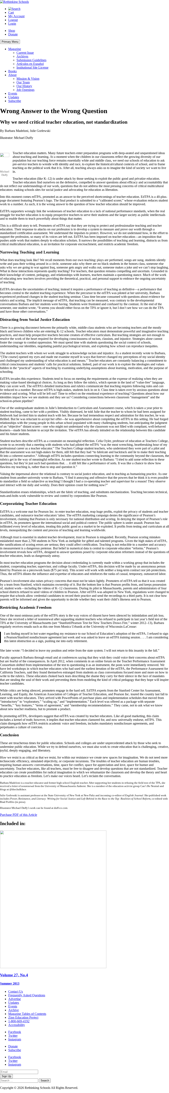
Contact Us (15, 991)
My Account (16, 16)
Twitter (13, 1035)
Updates (13, 97)
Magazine (14, 49)
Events (12, 93)
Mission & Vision (27, 78)
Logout (13, 20)
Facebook (14, 1032)
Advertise (14, 999)
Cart (11, 12)
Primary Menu (10, 41)
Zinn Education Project (23, 1017)
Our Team (23, 82)
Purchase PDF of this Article (18, 814)
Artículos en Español (30, 64)
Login (12, 23)
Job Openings (25, 89)
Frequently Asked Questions (26, 995)
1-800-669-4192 (18, 1021)
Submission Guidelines (31, 60)
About (12, 75)
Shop (11, 30)
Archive (13, 1010)
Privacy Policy (88, 1087)
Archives (22, 56)
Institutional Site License (32, 67)
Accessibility (16, 1025)
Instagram (14, 1039)
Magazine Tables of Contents (27, 1014)
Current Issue (25, 52)
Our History (24, 86)
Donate (13, 34)
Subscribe (14, 101)
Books (12, 71)
